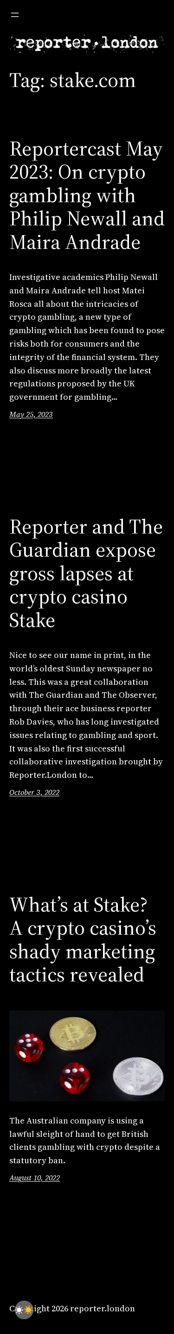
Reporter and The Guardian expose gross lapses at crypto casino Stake (86, 573)
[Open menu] (14, 14)
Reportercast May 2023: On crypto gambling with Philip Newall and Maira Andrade (87, 195)
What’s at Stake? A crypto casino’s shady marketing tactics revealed (82, 940)
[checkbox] (24, 1310)
